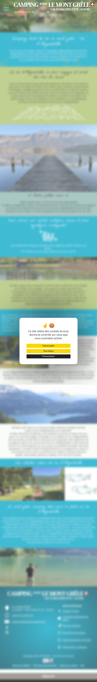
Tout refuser (48, 351)
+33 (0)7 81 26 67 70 (23, 11)
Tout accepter (48, 346)
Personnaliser (48, 356)
